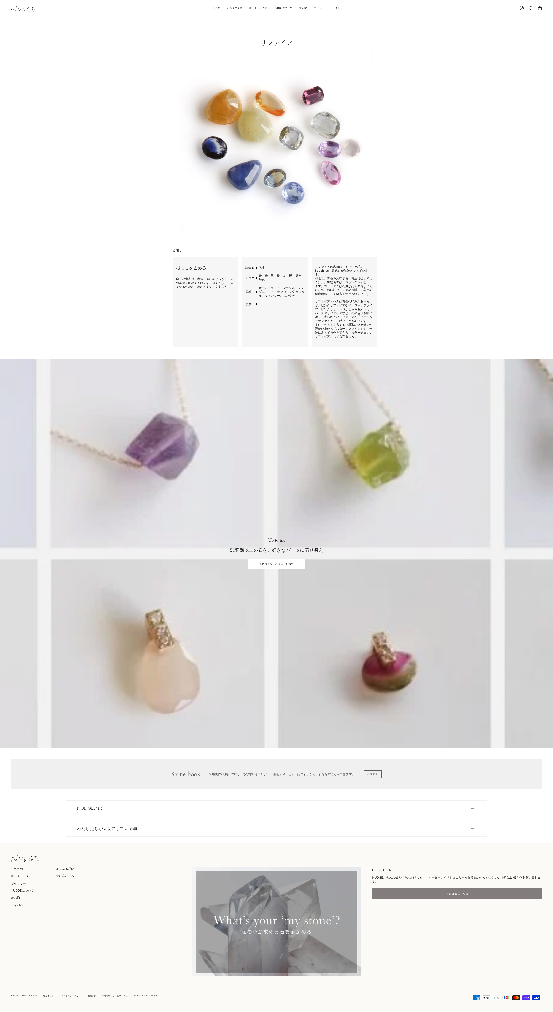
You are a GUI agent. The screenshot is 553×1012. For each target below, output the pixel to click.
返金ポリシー (49, 996)
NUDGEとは (89, 808)
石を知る (372, 774)
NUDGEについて (22, 890)
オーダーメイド (21, 876)
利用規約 (92, 996)
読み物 (15, 898)
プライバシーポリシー (72, 996)
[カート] (539, 8)
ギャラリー (18, 883)
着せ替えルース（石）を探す (276, 563)
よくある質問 (65, 869)
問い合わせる (65, 876)
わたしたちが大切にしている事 (107, 828)
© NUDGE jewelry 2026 (24, 996)
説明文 (177, 251)
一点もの (17, 869)
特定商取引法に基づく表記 (115, 996)
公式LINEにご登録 (457, 893)
